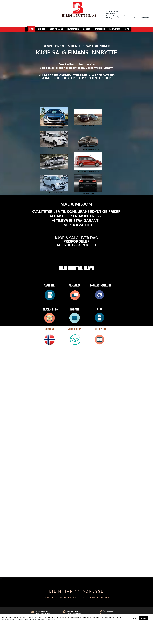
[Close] (150, 618)
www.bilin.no (45, 613)
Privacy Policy (50, 619)
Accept (143, 618)
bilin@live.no (45, 611)
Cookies (133, 618)
